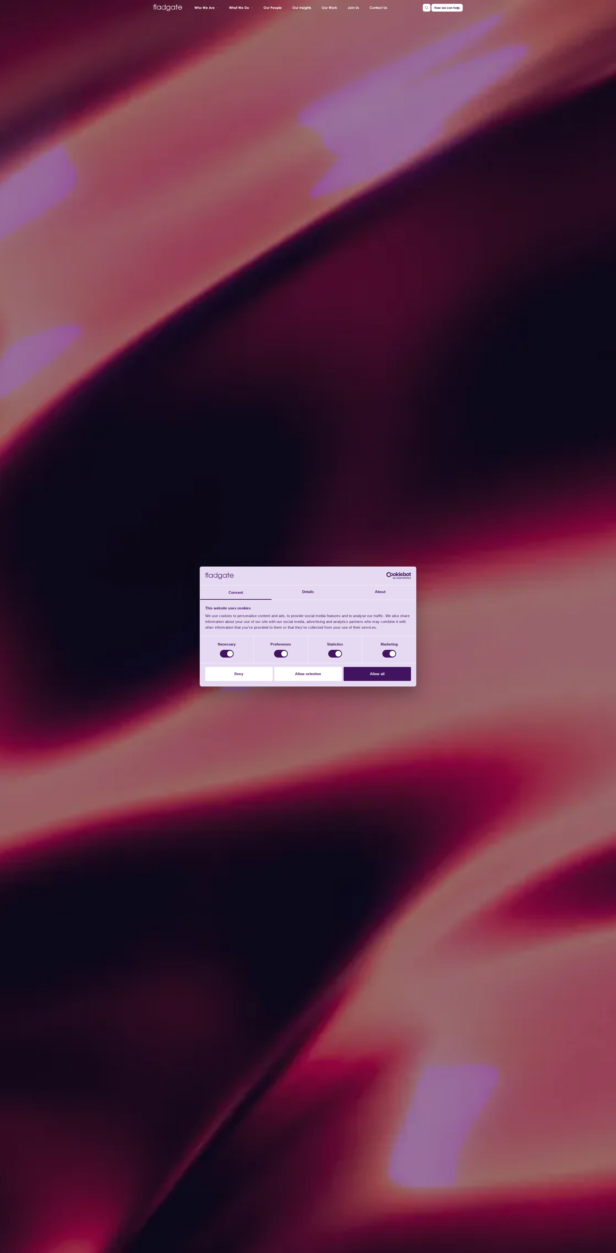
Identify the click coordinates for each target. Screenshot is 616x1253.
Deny (238, 674)
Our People (272, 7)
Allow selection (308, 674)
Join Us (353, 7)
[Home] (167, 7)
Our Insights (301, 7)
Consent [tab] (236, 592)
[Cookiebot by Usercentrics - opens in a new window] (390, 575)
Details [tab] (308, 592)
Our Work (329, 7)
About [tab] (380, 592)
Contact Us (378, 7)
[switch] (281, 654)
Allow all (377, 674)
